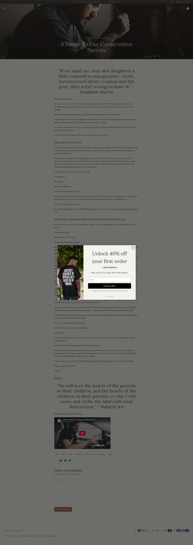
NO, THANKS (109, 296)
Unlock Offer (109, 286)
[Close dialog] (133, 248)
